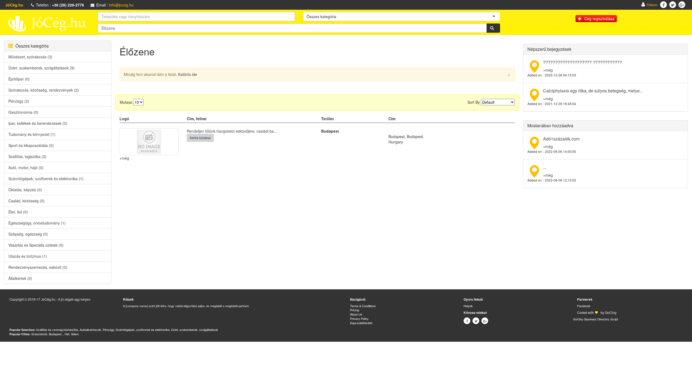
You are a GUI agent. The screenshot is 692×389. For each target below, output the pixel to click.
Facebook (583, 306)
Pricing (354, 310)
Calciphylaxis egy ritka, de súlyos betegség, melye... (593, 91)
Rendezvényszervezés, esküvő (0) (37, 267)
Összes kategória (32, 46)
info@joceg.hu (121, 5)
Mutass (126, 102)
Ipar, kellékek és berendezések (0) (37, 123)
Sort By (473, 102)
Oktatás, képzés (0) (25, 189)
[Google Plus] (682, 5)
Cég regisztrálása (599, 18)
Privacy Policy (359, 318)
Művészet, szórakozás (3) (30, 56)
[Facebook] (664, 5)
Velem (75, 334)
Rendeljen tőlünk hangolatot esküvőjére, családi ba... (232, 131)
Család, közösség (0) (26, 200)
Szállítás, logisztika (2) (27, 156)
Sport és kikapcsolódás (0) (31, 145)
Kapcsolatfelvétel (361, 323)
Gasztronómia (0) (23, 112)
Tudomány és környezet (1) (31, 134)
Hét (67, 334)
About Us (356, 314)
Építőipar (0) (19, 79)
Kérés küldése (200, 137)
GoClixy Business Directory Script (595, 319)
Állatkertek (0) (20, 278)
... (544, 167)
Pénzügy (108, 329)
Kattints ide (187, 74)
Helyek (468, 306)
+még (124, 158)
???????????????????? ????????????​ (582, 62)
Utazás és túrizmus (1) (27, 256)
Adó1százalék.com (561, 139)
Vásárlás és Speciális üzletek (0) (36, 245)
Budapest (55, 334)
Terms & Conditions (363, 306)
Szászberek (39, 334)
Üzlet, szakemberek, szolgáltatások (194, 329)
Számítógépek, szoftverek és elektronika (142, 329)
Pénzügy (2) (18, 101)
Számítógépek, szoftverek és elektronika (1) (46, 178)
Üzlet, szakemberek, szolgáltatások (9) (41, 68)
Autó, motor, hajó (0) (26, 167)
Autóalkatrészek (90, 329)
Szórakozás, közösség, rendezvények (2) (43, 90)
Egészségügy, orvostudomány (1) (37, 223)
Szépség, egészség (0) (28, 234)
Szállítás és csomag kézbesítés (57, 329)
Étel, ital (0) (18, 211)
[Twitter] (672, 5)
